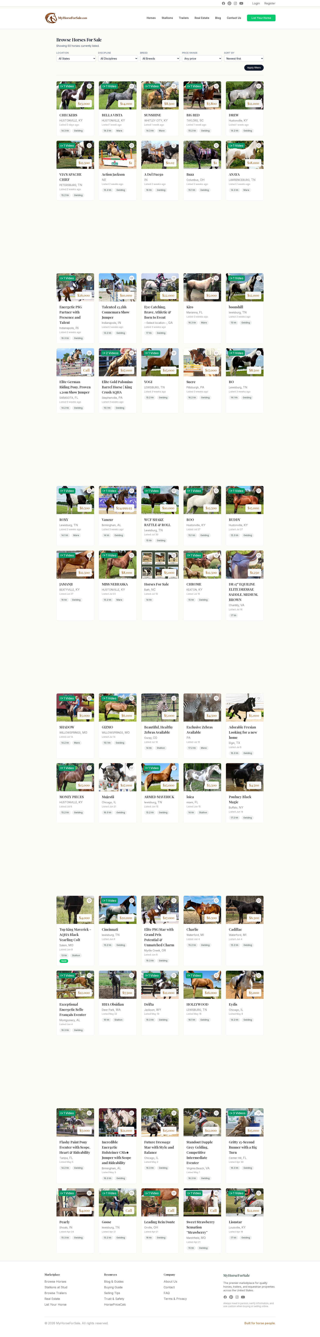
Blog (218, 17)
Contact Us (234, 17)
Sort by (229, 52)
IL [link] (115, 802)
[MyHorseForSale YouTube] (241, 3)
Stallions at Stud (55, 1287)
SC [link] (201, 120)
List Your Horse (261, 17)
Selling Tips (112, 1293)
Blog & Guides (114, 1281)
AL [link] (119, 525)
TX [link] (238, 743)
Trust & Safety (114, 1299)
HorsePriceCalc (115, 1304)
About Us (170, 1281)
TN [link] (80, 185)
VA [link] (242, 605)
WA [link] (118, 1010)
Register (270, 3)
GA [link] (170, 323)
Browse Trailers (55, 1293)
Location (62, 52)
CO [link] (155, 738)
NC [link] (153, 589)
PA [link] (121, 397)
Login (256, 3)
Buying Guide (113, 1287)
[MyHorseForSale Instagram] (235, 3)
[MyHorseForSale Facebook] (223, 3)
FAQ (167, 1293)
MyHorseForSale (236, 1275)
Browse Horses (55, 1281)
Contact (169, 1287)
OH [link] (202, 180)
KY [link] (81, 120)
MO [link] (84, 732)
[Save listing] (89, 86)
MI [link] (202, 935)
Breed (144, 52)
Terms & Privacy (175, 1299)
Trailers (184, 17)
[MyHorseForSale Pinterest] (229, 3)
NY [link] (241, 807)
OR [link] (164, 950)
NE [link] (104, 180)
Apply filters (254, 67)
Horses (151, 17)
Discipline (104, 52)
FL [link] (201, 312)
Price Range (189, 52)
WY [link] (158, 1010)
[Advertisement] (160, 237)
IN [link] (146, 180)
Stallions (167, 17)
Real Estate (202, 17)
